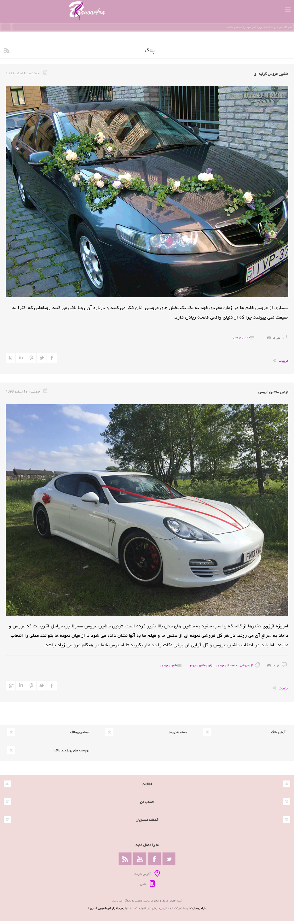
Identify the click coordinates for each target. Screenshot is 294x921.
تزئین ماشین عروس (273, 392)
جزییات (283, 360)
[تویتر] (169, 858)
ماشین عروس (241, 337)
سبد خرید (274, 9)
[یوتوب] (139, 858)
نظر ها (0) (273, 338)
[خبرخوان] (125, 858)
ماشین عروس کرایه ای (271, 73)
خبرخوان (6, 50)
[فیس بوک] (154, 858)
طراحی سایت (198, 908)
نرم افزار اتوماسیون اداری (106, 908)
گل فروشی (246, 665)
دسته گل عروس (226, 665)
